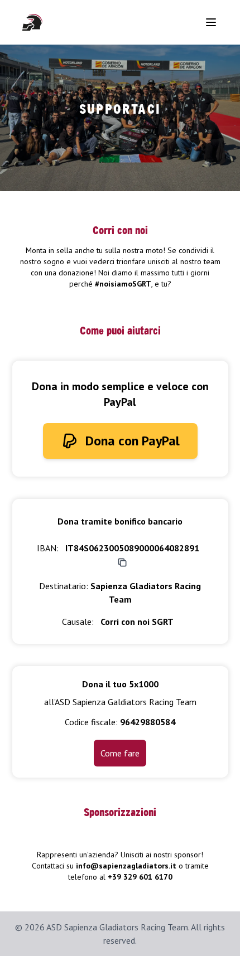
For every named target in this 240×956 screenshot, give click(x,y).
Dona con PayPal (132, 440)
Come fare (120, 753)
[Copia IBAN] (122, 562)
